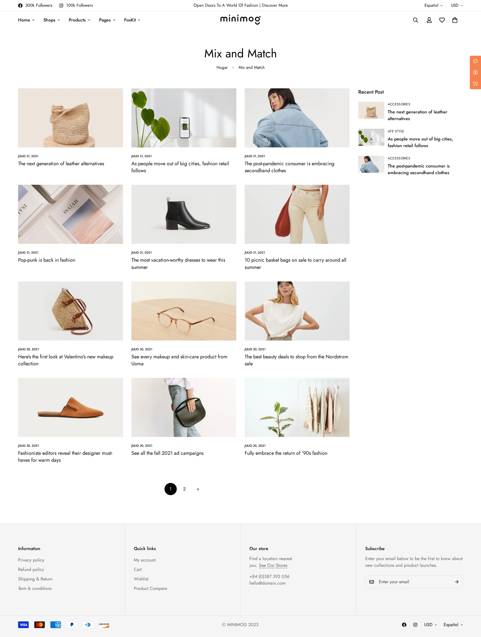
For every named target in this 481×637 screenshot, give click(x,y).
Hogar (222, 67)
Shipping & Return (35, 579)
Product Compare (150, 588)
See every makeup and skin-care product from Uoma (179, 360)
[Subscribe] (457, 581)
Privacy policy (31, 560)
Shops (49, 20)
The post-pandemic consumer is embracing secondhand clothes (289, 167)
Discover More (275, 5)
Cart (138, 569)
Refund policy (31, 569)
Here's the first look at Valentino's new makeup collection (65, 360)
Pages (105, 20)
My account (145, 560)
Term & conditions (34, 588)
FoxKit (130, 20)
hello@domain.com (267, 583)
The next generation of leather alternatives (61, 163)
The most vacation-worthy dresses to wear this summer (178, 263)
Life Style (396, 131)
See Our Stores (273, 565)
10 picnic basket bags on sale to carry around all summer (295, 263)
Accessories (399, 104)
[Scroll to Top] (470, 606)
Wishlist (141, 579)
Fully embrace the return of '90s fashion (286, 453)
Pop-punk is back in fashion (46, 260)
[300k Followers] (404, 625)
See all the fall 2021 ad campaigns (167, 453)
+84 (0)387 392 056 (269, 576)
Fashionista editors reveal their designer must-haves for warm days (65, 456)
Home (24, 20)
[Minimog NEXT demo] (240, 20)
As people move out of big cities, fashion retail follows (180, 167)
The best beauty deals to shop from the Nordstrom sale (296, 360)
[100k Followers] (415, 625)
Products (77, 20)
